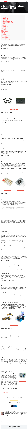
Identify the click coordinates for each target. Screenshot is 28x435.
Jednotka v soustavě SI (4, 18)
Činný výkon (3, 33)
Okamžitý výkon (3, 29)
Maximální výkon (3, 30)
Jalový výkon (3, 32)
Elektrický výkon (3, 27)
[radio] (11, 401)
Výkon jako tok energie (4, 20)
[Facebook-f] (17, 433)
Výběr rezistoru (3, 25)
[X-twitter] (19, 433)
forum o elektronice (19, 427)
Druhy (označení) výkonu (4, 26)
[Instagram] (21, 433)
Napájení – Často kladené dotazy (5, 39)
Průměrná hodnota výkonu (4, 31)
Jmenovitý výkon (3, 28)
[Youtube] (24, 433)
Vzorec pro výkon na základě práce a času (6, 21)
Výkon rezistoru (3, 23)
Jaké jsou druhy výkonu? (5, 392)
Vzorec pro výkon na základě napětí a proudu (7, 22)
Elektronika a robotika (4, 36)
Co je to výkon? (3, 17)
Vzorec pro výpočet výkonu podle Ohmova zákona (7, 24)
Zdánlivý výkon (3, 34)
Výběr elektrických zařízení (5, 37)
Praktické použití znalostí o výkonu (5, 35)
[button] (24, 1)
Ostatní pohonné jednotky (4, 19)
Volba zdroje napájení (4, 38)
